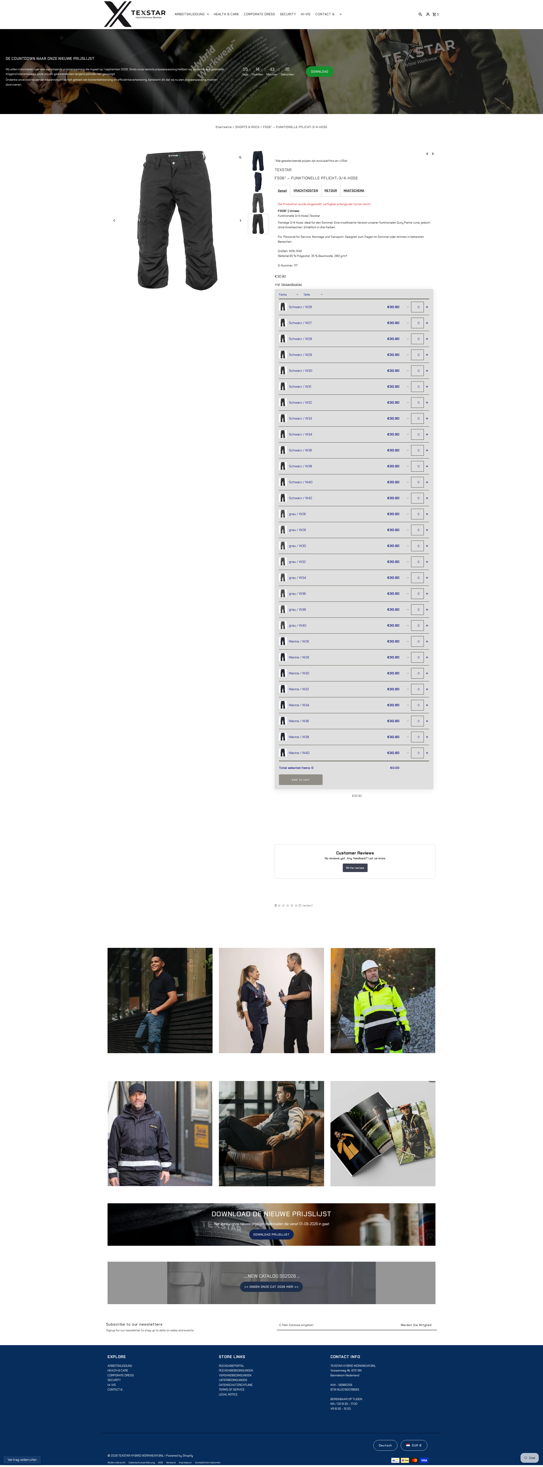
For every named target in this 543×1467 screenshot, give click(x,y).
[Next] (240, 220)
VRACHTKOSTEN (305, 190)
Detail (282, 191)
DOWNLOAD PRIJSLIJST (271, 1234)
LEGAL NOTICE (228, 1394)
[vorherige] (427, 153)
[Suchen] (420, 14)
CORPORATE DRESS (121, 1375)
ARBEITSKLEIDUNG (120, 1366)
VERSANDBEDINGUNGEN (235, 1375)
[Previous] (114, 220)
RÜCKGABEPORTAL (231, 1366)
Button (271, 1138)
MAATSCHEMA (354, 190)
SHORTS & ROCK (247, 127)
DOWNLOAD (319, 71)
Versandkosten (291, 284)
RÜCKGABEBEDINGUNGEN (236, 1370)
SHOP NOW (271, 1005)
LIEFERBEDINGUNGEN (233, 1380)
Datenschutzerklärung (142, 1462)
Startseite (224, 127)
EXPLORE (160, 1005)
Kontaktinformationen (207, 1462)
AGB (160, 1462)
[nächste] (432, 153)
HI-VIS (112, 1385)
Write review (355, 868)
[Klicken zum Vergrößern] (240, 157)
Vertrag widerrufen (22, 1459)
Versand (171, 1462)
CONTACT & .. (116, 1389)
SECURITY (114, 1380)
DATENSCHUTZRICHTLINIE (236, 1385)
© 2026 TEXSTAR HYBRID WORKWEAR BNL (136, 1455)
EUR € (417, 1445)
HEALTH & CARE (118, 1370)
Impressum (185, 1462)
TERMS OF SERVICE (232, 1389)
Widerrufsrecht (116, 1462)
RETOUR (331, 190)
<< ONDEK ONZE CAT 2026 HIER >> (271, 1287)
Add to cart (301, 780)
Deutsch (385, 1445)
